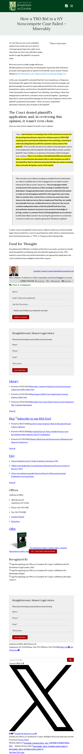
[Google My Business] (24, 733)
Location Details (17, 517)
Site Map (12, 752)
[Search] (70, 660)
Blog (12, 418)
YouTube (67, 281)
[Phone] (66, 5)
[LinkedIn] (10, 733)
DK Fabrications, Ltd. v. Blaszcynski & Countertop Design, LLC (41, 74)
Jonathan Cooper (40, 271)
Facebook (40, 281)
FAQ (11, 456)
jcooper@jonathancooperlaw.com (60, 271)
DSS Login (20, 752)
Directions (15, 521)
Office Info (63, 647)
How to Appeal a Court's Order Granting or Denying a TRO (34, 461)
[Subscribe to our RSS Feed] (33, 418)
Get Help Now (20, 370)
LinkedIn (56, 281)
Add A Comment (20, 317)
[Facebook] (23, 663)
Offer (12, 529)
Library (14, 381)
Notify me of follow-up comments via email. (31, 310)
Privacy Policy (23, 740)
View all (12, 411)
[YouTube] (12, 733)
